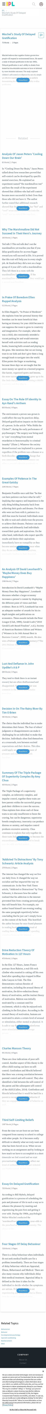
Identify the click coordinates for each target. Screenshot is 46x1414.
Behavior (4, 1332)
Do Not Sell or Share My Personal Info (23, 1410)
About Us (23, 1359)
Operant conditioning (8, 1338)
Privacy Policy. (8, 1405)
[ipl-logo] (10, 5)
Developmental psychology (10, 1335)
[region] (23, 1391)
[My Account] (42, 4)
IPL (3, 11)
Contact (23, 1363)
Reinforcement (6, 1341)
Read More (23, 208)
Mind (2, 1344)
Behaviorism (5, 1329)
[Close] (43, 1371)
